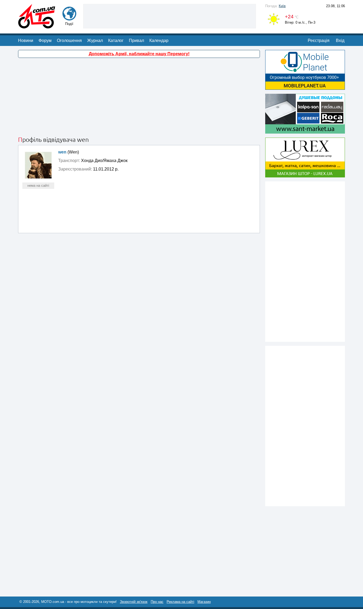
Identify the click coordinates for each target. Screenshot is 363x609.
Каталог (116, 40)
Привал (136, 40)
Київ (282, 6)
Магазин (204, 602)
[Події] (69, 18)
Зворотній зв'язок (133, 602)
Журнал (95, 40)
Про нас (157, 602)
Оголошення (69, 40)
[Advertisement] (169, 15)
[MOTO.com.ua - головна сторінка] (36, 26)
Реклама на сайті (180, 602)
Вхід (340, 40)
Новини (25, 40)
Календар (158, 40)
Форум (45, 40)
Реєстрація (319, 40)
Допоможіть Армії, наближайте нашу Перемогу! (139, 54)
